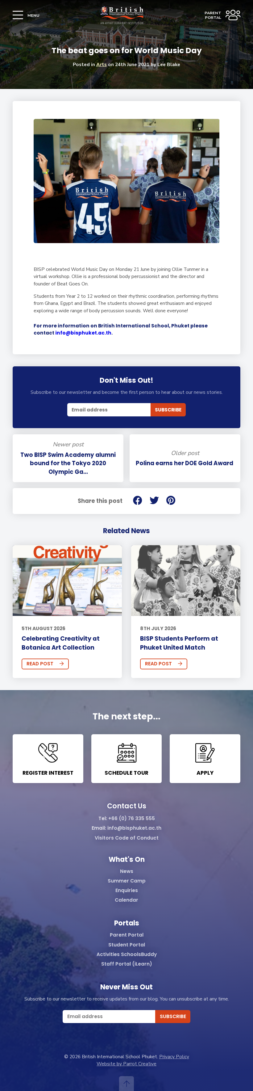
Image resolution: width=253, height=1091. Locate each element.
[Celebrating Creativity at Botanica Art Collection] (67, 580)
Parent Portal (126, 935)
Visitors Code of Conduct (127, 838)
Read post (40, 663)
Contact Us (126, 806)
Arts (101, 64)
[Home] (121, 15)
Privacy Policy (174, 1056)
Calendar (126, 900)
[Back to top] (126, 1083)
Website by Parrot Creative (126, 1063)
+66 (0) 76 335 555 (131, 819)
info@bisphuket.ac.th (83, 333)
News (126, 871)
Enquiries (126, 891)
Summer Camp (127, 881)
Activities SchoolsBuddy (127, 955)
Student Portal (126, 945)
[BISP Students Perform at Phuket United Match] (185, 580)
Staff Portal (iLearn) (126, 964)
